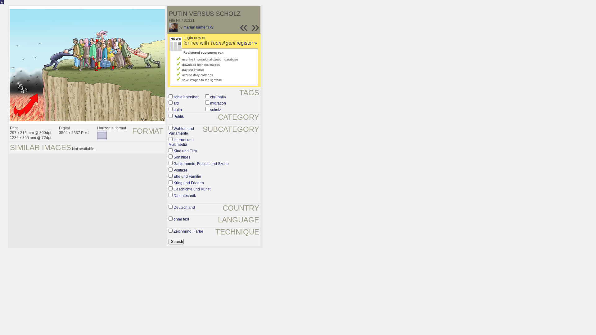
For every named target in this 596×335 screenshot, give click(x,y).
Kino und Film (185, 151)
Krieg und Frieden (189, 183)
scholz (215, 110)
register (247, 43)
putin (178, 110)
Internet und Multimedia (181, 142)
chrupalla (218, 97)
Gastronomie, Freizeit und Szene (201, 164)
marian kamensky (198, 27)
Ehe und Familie (187, 176)
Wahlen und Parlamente (181, 131)
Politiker (180, 170)
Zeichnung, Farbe (188, 231)
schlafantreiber (186, 97)
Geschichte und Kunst (192, 189)
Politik (179, 116)
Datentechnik (185, 196)
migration (218, 103)
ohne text (181, 219)
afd (176, 103)
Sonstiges (182, 157)
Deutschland (184, 207)
